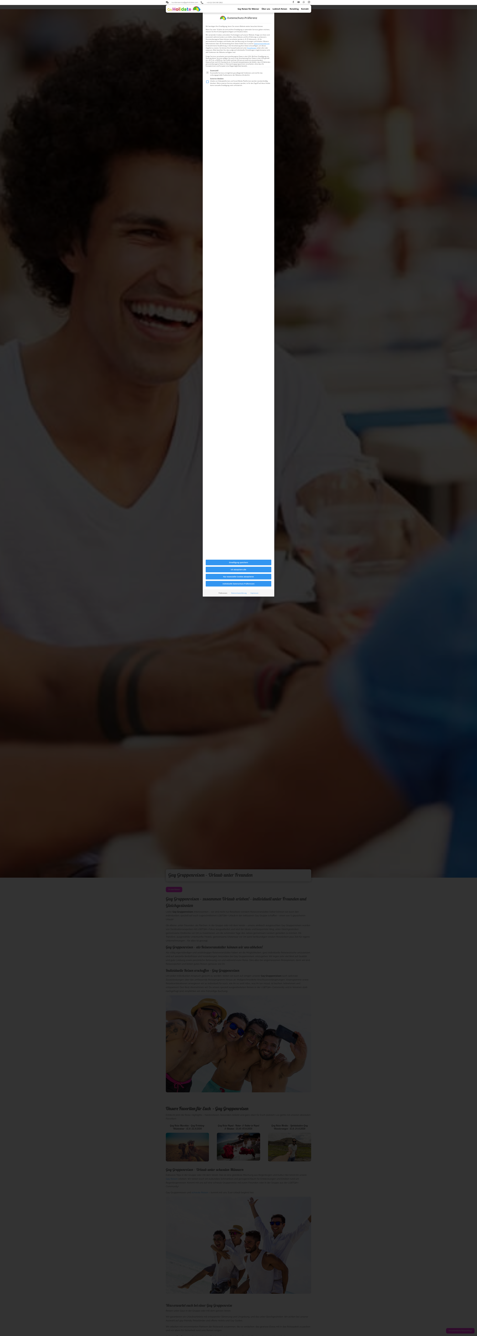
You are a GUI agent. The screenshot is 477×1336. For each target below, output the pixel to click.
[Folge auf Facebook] (293, 2)
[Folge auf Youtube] (299, 2)
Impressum (254, 593)
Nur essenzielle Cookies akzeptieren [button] (238, 576)
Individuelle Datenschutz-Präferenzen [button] (239, 584)
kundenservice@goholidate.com (185, 2)
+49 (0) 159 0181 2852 (215, 2)
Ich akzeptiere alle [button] (238, 569)
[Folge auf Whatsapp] (304, 2)
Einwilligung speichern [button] (238, 562)
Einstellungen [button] (252, 48)
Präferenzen (223, 593)
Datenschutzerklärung (261, 44)
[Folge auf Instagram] (309, 2)
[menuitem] (250, 9)
